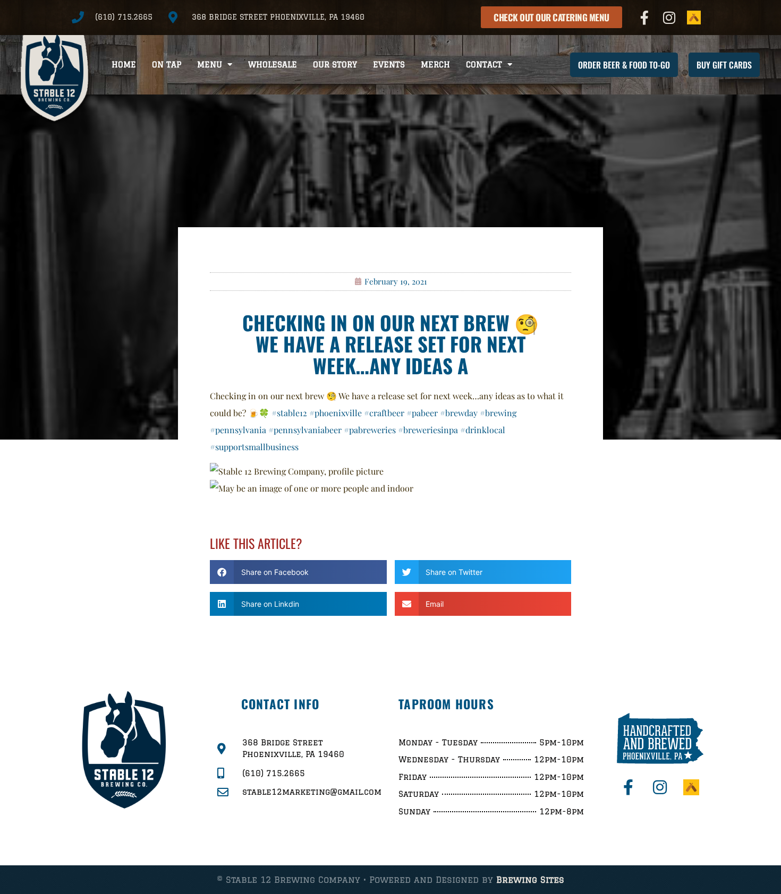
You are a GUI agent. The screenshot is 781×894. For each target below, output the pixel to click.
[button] (298, 572)
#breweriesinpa (428, 429)
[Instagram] (669, 17)
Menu (209, 64)
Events (389, 64)
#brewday (459, 412)
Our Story (335, 64)
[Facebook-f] (644, 17)
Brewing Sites (530, 879)
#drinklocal (482, 429)
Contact (484, 64)
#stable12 (289, 412)
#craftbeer (384, 412)
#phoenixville (335, 412)
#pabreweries (370, 429)
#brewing (498, 412)
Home (124, 64)
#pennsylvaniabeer (305, 429)
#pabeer (422, 412)
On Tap (166, 64)
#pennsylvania (238, 429)
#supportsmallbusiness (254, 446)
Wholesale (272, 64)
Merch (435, 64)
